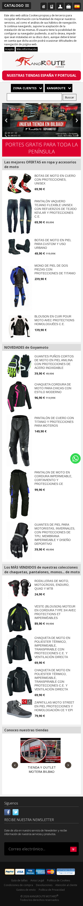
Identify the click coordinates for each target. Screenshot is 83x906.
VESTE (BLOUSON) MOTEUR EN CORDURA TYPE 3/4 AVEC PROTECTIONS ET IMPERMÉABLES (55, 612)
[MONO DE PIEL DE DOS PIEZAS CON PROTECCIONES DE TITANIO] (19, 286)
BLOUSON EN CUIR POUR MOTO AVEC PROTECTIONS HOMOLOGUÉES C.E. (54, 320)
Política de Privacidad (52, 890)
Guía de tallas (19, 880)
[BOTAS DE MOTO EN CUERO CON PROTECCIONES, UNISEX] (19, 183)
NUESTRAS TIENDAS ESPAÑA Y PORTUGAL (41, 75)
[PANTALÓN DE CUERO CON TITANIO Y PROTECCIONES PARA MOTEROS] (19, 441)
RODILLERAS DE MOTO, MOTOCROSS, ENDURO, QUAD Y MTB (51, 584)
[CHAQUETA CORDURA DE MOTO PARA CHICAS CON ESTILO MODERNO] (19, 396)
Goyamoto (41, 62)
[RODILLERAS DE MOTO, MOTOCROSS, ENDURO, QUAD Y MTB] (19, 588)
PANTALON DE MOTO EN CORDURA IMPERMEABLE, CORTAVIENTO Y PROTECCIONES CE (53, 478)
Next (77, 120)
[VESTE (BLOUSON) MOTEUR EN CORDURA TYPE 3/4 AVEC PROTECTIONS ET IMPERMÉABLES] (19, 617)
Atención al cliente (66, 885)
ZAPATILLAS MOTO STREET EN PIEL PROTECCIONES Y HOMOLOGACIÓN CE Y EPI (54, 706)
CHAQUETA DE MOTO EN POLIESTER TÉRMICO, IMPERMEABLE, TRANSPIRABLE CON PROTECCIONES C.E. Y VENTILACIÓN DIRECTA (52, 647)
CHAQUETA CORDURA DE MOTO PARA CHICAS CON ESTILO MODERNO (52, 388)
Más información (27, 49)
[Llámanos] (51, 6)
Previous (6, 120)
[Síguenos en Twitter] (15, 811)
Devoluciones (44, 885)
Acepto (9, 49)
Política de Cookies (58, 880)
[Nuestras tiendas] (43, 6)
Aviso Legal (37, 880)
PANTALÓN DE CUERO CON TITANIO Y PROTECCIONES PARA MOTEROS (54, 421)
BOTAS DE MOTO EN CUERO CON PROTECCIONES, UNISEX (55, 179)
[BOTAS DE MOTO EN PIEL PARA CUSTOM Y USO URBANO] (19, 247)
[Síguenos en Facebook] (7, 811)
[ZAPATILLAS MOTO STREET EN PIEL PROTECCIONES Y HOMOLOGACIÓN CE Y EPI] (19, 708)
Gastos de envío (26, 890)
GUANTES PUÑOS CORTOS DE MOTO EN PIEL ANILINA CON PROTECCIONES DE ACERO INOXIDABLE (54, 362)
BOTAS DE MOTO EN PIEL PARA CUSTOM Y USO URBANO (52, 243)
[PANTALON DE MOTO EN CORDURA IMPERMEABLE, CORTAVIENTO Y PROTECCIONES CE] (19, 494)
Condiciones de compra (18, 885)
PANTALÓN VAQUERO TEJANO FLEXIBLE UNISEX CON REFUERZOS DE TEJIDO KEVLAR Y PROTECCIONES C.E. (55, 209)
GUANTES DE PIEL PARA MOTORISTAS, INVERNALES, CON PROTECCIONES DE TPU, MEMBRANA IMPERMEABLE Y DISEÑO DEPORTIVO (54, 534)
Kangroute (56, 88)
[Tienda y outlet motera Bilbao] (40, 750)
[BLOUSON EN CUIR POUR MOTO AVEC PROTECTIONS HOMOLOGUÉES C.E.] (19, 326)
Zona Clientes (25, 88)
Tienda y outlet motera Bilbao (42, 769)
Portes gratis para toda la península (41, 148)
